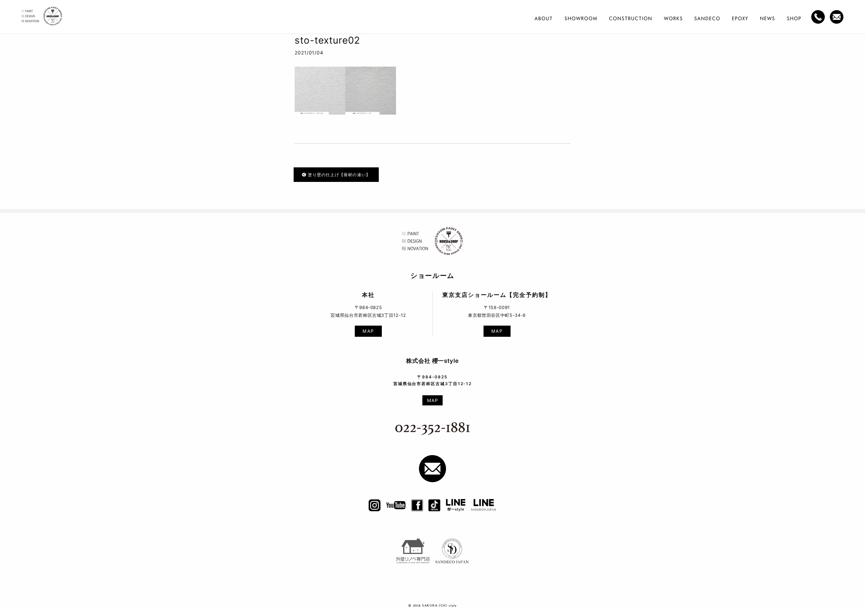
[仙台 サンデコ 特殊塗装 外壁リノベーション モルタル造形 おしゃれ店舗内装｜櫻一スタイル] (42, 18)
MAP (368, 331)
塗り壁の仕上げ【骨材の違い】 (338, 174)
